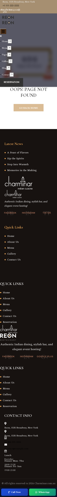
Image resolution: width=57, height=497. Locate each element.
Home (5, 41)
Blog (4, 68)
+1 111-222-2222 (11, 5)
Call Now (16, 492)
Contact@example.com (16, 448)
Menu (4, 48)
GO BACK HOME (28, 108)
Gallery (5, 61)
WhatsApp (44, 492)
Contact (6, 74)
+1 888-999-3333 (12, 442)
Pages (4, 54)
